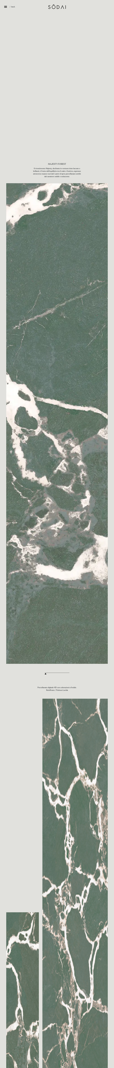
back (13, 7)
